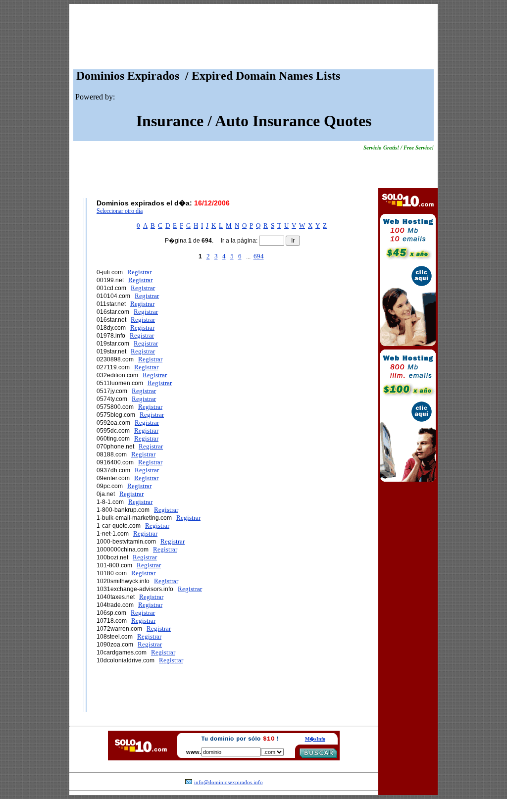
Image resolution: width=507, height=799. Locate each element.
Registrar (139, 272)
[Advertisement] (253, 39)
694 (259, 256)
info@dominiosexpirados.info (228, 782)
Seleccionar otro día (120, 210)
